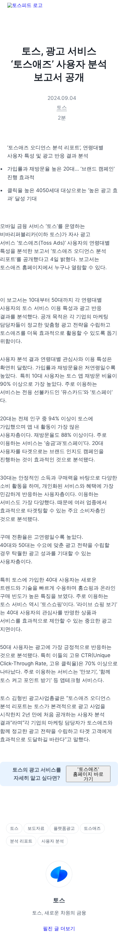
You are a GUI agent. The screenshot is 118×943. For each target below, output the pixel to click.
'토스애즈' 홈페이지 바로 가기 (88, 774)
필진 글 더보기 (59, 928)
